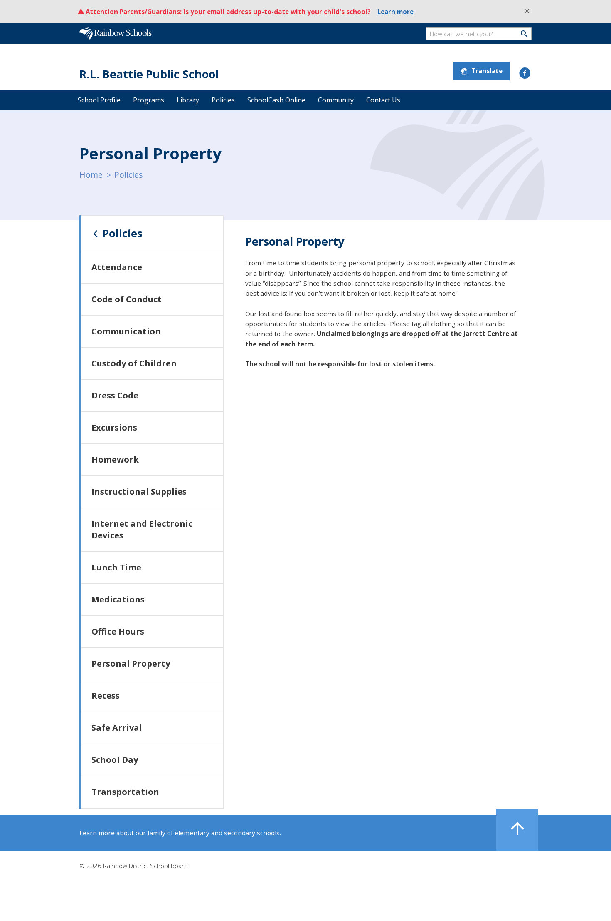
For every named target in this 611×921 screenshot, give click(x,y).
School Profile (99, 100)
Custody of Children (134, 363)
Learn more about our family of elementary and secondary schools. (180, 833)
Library (188, 100)
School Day (114, 759)
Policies (223, 100)
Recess (105, 695)
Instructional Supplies (139, 491)
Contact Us (383, 100)
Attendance (116, 267)
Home (91, 174)
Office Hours (117, 631)
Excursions (114, 427)
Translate (487, 71)
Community (336, 100)
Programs (148, 100)
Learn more (395, 11)
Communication (126, 331)
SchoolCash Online (276, 100)
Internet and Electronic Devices (141, 529)
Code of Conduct (126, 299)
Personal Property (130, 663)
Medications (118, 599)
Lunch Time (116, 567)
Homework (115, 459)
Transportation (125, 791)
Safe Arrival (116, 727)
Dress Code (114, 395)
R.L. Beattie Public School (149, 74)
